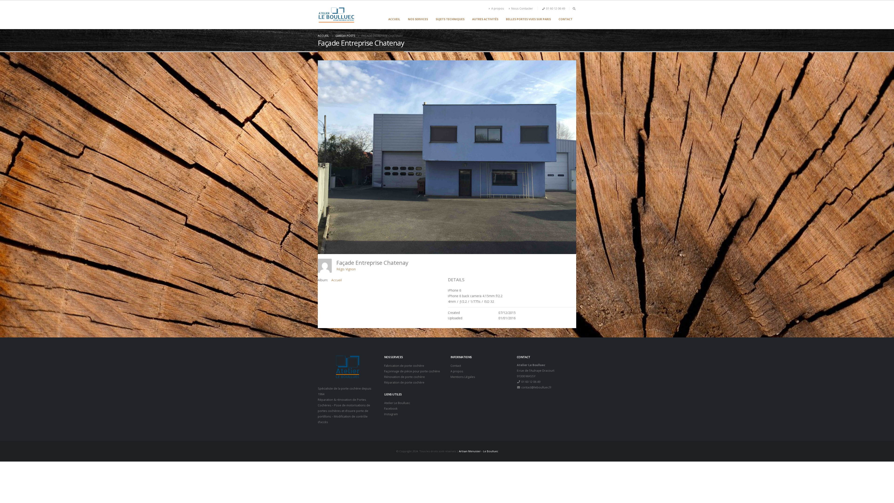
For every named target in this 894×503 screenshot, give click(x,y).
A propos (497, 8)
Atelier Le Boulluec (397, 403)
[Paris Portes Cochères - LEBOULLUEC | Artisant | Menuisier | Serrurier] (336, 15)
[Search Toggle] (574, 8)
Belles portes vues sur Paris (528, 19)
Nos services (418, 19)
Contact (565, 19)
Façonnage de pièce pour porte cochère (412, 371)
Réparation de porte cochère (404, 382)
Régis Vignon (346, 269)
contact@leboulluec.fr (536, 387)
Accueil (394, 19)
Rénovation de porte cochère (404, 377)
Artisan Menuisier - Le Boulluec (478, 451)
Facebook (390, 409)
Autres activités (485, 19)
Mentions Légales (462, 377)
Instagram (391, 414)
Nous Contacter (522, 8)
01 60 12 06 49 (555, 8)
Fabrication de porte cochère (404, 366)
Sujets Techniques (450, 19)
